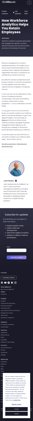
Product (3, 299)
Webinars (3, 364)
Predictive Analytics (6, 306)
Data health (4, 315)
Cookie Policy (16, 400)
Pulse (2, 366)
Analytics (3, 301)
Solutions (4, 322)
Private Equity (4, 327)
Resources (4, 359)
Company (4, 294)
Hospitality (4, 339)
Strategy (3, 355)
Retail (2, 337)
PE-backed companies (7, 324)
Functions (4, 345)
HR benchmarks (5, 308)
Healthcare (4, 332)
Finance (3, 350)
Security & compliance (7, 317)
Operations (4, 352)
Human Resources (6, 347)
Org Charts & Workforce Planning (10, 310)
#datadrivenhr (22, 144)
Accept (17, 409)
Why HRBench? (6, 287)
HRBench (5, 120)
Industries (4, 330)
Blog (2, 369)
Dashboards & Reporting (8, 303)
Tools (2, 371)
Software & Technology (7, 342)
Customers (4, 361)
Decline (16, 413)
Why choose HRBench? (7, 289)
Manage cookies (16, 404)
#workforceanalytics (9, 144)
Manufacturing (5, 335)
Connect (4, 273)
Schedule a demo (9, 278)
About (3, 292)
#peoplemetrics (7, 146)
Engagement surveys (7, 313)
